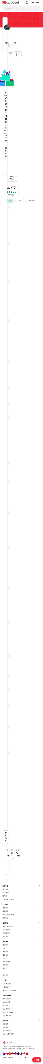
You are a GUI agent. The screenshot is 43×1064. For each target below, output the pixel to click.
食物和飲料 (6, 1002)
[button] (5, 39)
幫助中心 (5, 1046)
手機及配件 (6, 987)
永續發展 (21, 1046)
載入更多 (6, 836)
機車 (4, 968)
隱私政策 (25, 1049)
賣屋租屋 (5, 965)
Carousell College (8, 899)
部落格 (5, 896)
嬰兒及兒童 (6, 933)
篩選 (16, 54)
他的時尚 (5, 908)
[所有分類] (27, 2)
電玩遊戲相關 (7, 1009)
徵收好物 (5, 951)
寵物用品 (5, 936)
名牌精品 (5, 918)
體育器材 (5, 1005)
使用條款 (18, 1049)
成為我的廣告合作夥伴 (9, 1049)
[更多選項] (13, 45)
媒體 (16, 1046)
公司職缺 (27, 1046)
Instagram (6, 892)
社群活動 (5, 955)
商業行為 (31, 1049)
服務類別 (5, 975)
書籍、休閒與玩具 (8, 1034)
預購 (4, 948)
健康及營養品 (7, 999)
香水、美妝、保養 (8, 914)
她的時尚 (5, 911)
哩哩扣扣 (5, 945)
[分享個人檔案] (10, 46)
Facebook (6, 889)
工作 (4, 972)
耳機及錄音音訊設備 (9, 990)
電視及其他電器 (8, 929)
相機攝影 (5, 1024)
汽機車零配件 (7, 962)
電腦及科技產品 (8, 983)
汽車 (4, 958)
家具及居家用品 (8, 926)
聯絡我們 (11, 1046)
